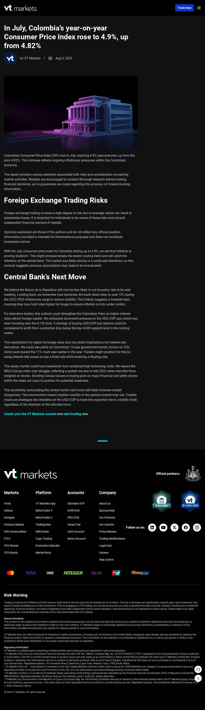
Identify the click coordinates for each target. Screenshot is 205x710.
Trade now (184, 7)
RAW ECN (73, 510)
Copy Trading (44, 538)
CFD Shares (11, 545)
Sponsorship (107, 510)
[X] (175, 528)
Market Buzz (43, 552)
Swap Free (73, 524)
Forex (7, 503)
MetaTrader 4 (44, 517)
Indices (8, 510)
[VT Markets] (20, 8)
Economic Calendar (48, 545)
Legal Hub (105, 545)
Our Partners (107, 517)
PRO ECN (73, 517)
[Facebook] (186, 528)
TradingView (43, 524)
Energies (9, 517)
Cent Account (75, 531)
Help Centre (106, 559)
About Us (105, 503)
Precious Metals (14, 524)
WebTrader (42, 531)
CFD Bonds (11, 552)
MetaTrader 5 (44, 510)
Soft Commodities (15, 531)
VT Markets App (45, 503)
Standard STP (76, 503)
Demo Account (76, 538)
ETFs (7, 538)
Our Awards (106, 524)
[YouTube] (163, 528)
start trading (72, 414)
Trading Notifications (112, 538)
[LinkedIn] (152, 528)
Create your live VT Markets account (30, 414)
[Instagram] (197, 528)
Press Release (107, 531)
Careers (104, 552)
